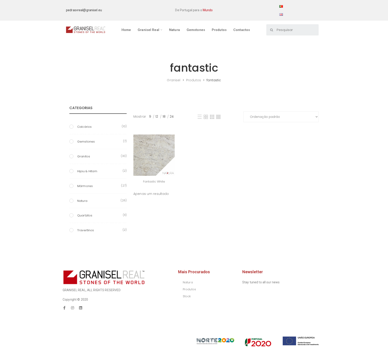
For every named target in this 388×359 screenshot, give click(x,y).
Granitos (83, 156)
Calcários (84, 127)
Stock (187, 296)
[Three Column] (212, 117)
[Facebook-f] (64, 308)
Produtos (189, 289)
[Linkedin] (80, 308)
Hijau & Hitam (87, 171)
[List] (200, 117)
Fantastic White (154, 181)
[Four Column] (218, 117)
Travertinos (85, 230)
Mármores (85, 186)
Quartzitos (84, 215)
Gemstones (86, 141)
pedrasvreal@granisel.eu (84, 10)
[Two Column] (206, 117)
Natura (82, 201)
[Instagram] (72, 308)
